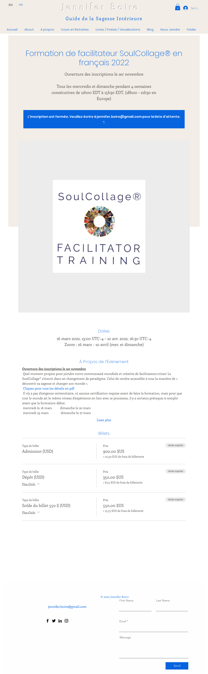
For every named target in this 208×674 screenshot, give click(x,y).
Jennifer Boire (101, 6)
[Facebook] (47, 620)
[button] (177, 7)
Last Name (163, 600)
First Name (126, 600)
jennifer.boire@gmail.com (67, 606)
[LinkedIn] (60, 620)
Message (125, 637)
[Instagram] (66, 620)
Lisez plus (104, 420)
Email (122, 621)
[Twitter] (53, 620)
